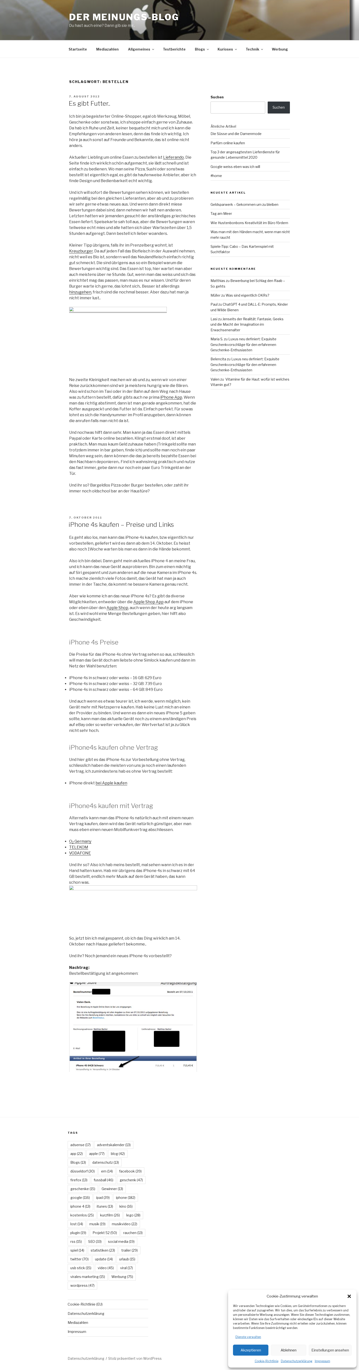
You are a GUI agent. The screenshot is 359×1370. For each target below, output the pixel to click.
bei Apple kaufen (111, 783)
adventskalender (114, 1145)
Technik (252, 49)
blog (118, 1154)
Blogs (200, 49)
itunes (105, 1206)
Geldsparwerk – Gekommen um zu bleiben (244, 204)
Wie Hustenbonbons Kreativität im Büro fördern (249, 223)
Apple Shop (117, 607)
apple (97, 1154)
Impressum (322, 1361)
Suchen (217, 97)
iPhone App (171, 397)
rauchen (133, 1233)
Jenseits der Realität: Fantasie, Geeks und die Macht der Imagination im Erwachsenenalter (247, 324)
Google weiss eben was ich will (235, 167)
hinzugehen (80, 292)
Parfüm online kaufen (228, 143)
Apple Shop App (148, 602)
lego (133, 1215)
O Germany (80, 841)
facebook (130, 1171)
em (107, 1171)
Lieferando (173, 157)
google (80, 1197)
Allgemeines (139, 49)
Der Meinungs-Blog (124, 17)
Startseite (78, 49)
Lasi (214, 319)
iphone (125, 1197)
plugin (78, 1233)
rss (76, 1241)
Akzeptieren (251, 1350)
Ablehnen (288, 1350)
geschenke (82, 1189)
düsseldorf (82, 1171)
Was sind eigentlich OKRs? (247, 295)
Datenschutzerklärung (296, 1361)
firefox (78, 1180)
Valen (215, 379)
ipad (103, 1197)
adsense (80, 1145)
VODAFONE (80, 853)
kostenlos (82, 1215)
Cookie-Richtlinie (266, 1361)
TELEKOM (78, 847)
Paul (214, 304)
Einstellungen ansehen (330, 1350)
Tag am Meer (221, 213)
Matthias (218, 281)
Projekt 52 (105, 1233)
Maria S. (217, 339)
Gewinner (112, 1189)
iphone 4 (80, 1206)
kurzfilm (110, 1215)
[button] (349, 1296)
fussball (103, 1180)
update (104, 1259)
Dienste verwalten (248, 1337)
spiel (77, 1250)
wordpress (82, 1285)
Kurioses (225, 49)
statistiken (103, 1250)
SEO (95, 1241)
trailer (129, 1250)
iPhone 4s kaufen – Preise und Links (121, 524)
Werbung (280, 49)
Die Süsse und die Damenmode (236, 134)
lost (76, 1224)
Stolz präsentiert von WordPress (135, 1358)
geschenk (131, 1180)
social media (121, 1241)
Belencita (218, 359)
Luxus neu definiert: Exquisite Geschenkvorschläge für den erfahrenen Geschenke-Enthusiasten (243, 344)
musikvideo (124, 1224)
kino (126, 1206)
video (106, 1268)
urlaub (127, 1259)
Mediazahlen (107, 49)
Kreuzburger (81, 251)
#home (216, 176)
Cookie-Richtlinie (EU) (85, 1304)
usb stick (80, 1268)
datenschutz (105, 1162)
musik (97, 1224)
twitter (79, 1259)
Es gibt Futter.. (89, 103)
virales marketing (87, 1277)
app (76, 1154)
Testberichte (174, 49)
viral (126, 1268)
